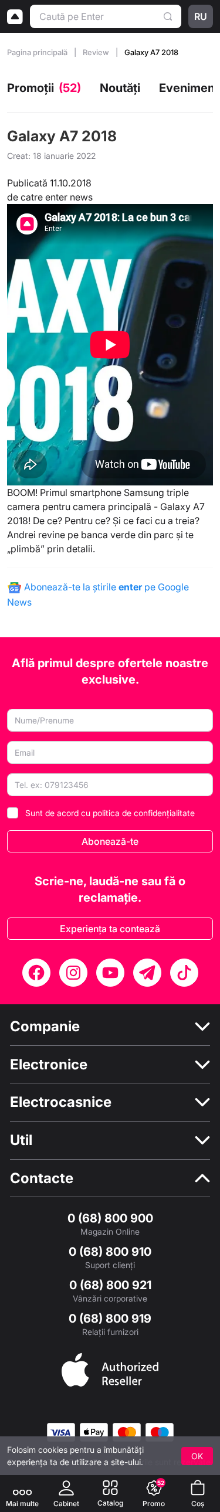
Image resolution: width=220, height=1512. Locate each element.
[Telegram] (147, 973)
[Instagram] (73, 973)
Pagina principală (38, 52)
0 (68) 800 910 (110, 1252)
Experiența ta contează (110, 929)
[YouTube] (110, 973)
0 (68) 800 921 (110, 1285)
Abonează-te (110, 841)
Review (97, 52)
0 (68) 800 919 (110, 1318)
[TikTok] (184, 973)
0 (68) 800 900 (110, 1218)
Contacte (41, 1178)
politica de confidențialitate (144, 813)
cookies (52, 1450)
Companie (45, 1026)
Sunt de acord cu (110, 813)
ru (200, 16)
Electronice (48, 1064)
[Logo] (15, 17)
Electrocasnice (60, 1101)
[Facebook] (36, 973)
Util (21, 1140)
